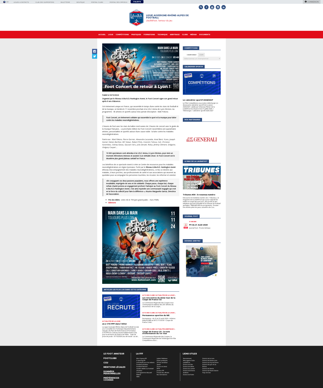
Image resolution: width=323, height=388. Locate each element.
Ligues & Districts (21, 2)
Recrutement (187, 358)
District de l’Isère (188, 375)
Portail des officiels (118, 2)
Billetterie (65, 2)
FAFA (137, 377)
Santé (158, 364)
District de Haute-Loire (209, 360)
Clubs (185, 34)
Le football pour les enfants (145, 362)
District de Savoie (208, 368)
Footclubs (109, 358)
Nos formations (162, 375)
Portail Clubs (97, 2)
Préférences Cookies (111, 379)
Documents (204, 34)
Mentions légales (114, 367)
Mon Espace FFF (141, 358)
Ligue (110, 34)
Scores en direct (162, 366)
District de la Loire (208, 358)
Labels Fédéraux (162, 358)
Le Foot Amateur (113, 354)
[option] (202, 140)
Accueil (102, 34)
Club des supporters (44, 2)
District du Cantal (189, 368)
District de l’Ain (188, 364)
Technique (162, 34)
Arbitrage (175, 34)
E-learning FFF (140, 360)
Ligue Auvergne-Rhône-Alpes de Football (167, 16)
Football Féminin (141, 366)
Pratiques (136, 34)
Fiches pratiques (162, 360)
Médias (193, 34)
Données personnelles (111, 373)
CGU (105, 363)
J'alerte (137, 2)
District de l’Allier (188, 366)
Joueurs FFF (160, 370)
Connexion (313, 2)
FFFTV (158, 368)
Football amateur (142, 364)
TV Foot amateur (162, 362)
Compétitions (122, 34)
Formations (149, 34)
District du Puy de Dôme (210, 362)
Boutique (81, 2)
